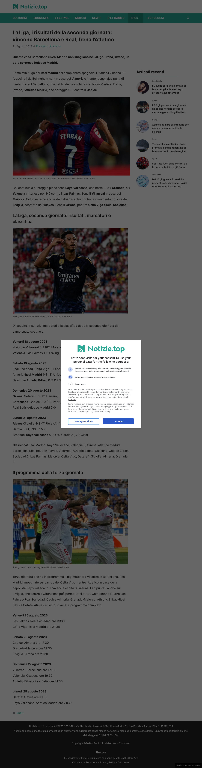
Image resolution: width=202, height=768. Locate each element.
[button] (101, 384)
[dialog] (101, 384)
